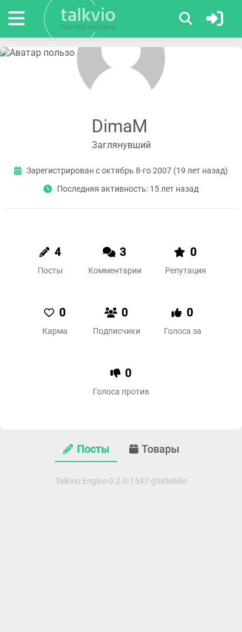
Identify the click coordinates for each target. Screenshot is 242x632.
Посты (93, 449)
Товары (160, 449)
